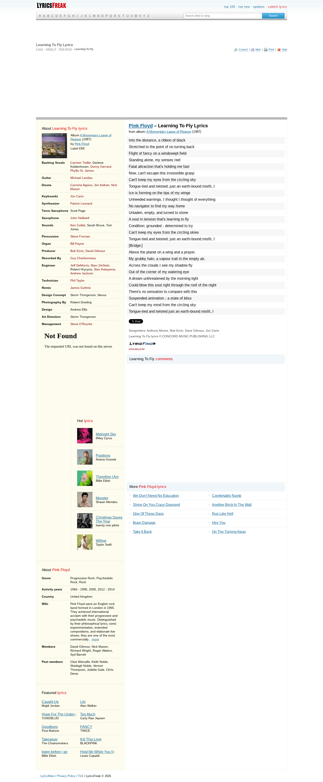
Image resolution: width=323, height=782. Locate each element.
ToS (80, 776)
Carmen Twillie (80, 162)
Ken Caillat (77, 225)
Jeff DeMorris (79, 265)
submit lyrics (277, 6)
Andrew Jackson (81, 273)
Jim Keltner (101, 185)
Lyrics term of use (137, 348)
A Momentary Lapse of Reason (169, 131)
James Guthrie (80, 287)
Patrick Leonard (81, 203)
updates (259, 6)
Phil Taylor (77, 280)
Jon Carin (77, 196)
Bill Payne (77, 243)
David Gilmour (95, 251)
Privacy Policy (66, 776)
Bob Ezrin (77, 251)
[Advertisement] (161, 84)
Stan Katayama (104, 269)
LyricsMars (47, 776)
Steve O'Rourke (81, 324)
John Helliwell (79, 218)
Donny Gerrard (100, 166)
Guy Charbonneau (83, 258)
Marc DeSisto (100, 265)
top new (244, 6)
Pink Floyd (82, 144)
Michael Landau (81, 178)
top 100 (229, 6)
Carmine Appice (81, 185)
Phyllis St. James (82, 170)
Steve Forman (80, 236)
